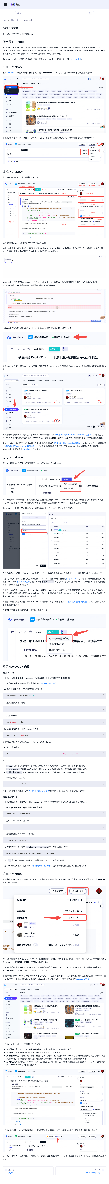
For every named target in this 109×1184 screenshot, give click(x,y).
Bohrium (11, 72)
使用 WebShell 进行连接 (50, 683)
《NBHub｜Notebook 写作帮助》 (67, 443)
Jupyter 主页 (76, 59)
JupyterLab (71, 578)
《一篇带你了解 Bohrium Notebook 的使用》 (73, 434)
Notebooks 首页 (82, 979)
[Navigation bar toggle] (6, 5)
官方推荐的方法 (23, 581)
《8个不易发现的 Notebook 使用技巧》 (19, 446)
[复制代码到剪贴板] (103, 695)
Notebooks (27, 449)
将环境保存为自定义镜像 (78, 601)
